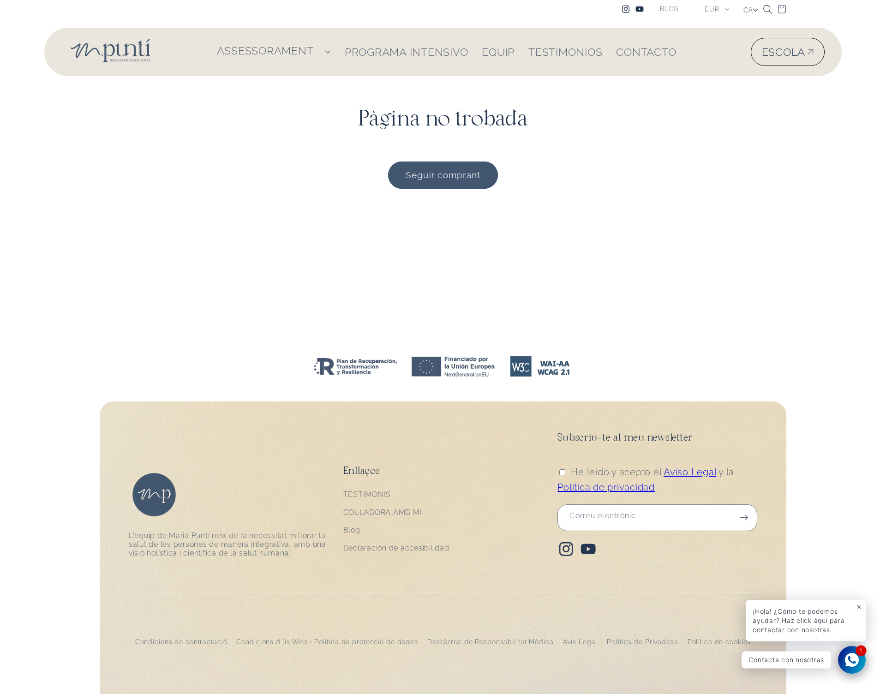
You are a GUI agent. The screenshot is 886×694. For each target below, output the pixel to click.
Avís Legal (580, 642)
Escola (784, 52)
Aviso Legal (690, 472)
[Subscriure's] (744, 517)
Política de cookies (719, 642)
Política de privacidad (606, 487)
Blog (351, 530)
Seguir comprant (443, 175)
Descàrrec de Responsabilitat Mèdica (490, 642)
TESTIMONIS (367, 495)
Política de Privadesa (642, 642)
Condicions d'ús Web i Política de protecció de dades (327, 642)
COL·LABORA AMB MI (382, 512)
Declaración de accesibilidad (396, 548)
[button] (767, 9)
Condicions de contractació (181, 642)
